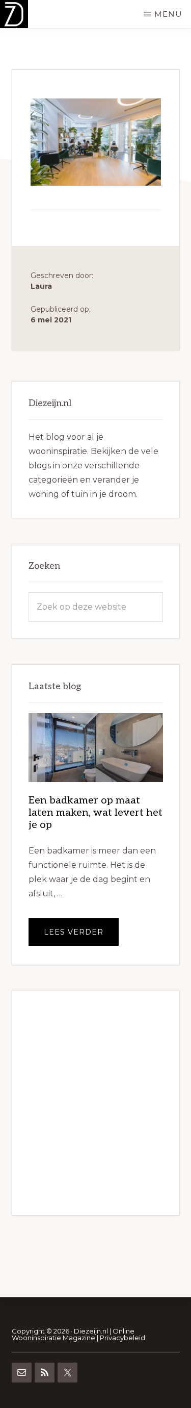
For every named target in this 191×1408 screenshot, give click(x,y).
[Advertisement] (95, 1103)
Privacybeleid (122, 1338)
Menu (168, 14)
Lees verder (81, 936)
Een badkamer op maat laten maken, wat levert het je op (95, 812)
